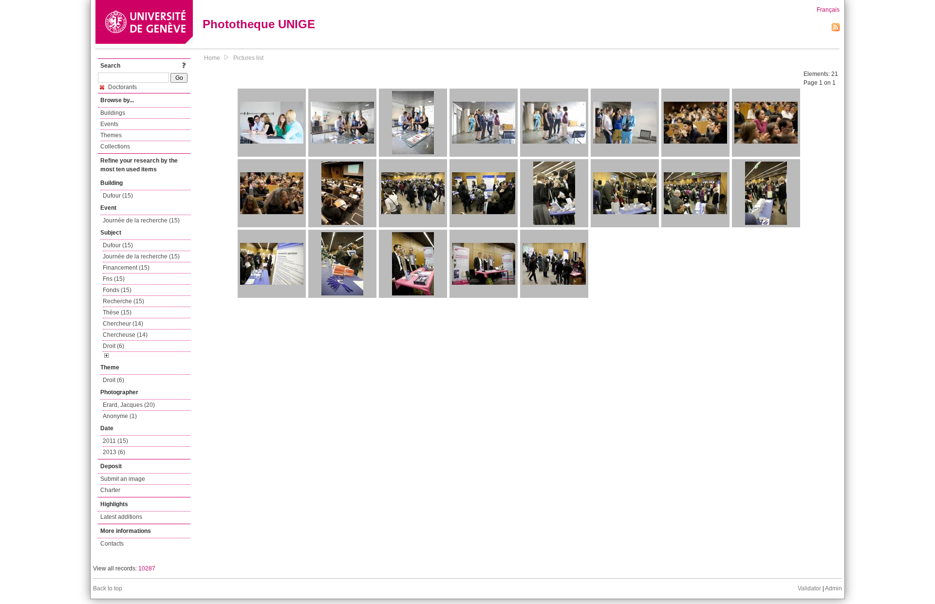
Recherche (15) (123, 301)
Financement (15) (126, 267)
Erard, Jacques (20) (129, 405)
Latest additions (121, 516)
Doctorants (122, 87)
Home (212, 58)
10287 (146, 568)
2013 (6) (114, 452)
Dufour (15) (118, 195)
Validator (809, 588)
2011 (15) (115, 441)
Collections (115, 146)
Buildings (112, 113)
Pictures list (248, 58)
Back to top (107, 588)
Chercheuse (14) (125, 334)
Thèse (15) (117, 312)
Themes (111, 135)
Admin (833, 588)
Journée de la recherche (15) (141, 220)
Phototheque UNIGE (259, 24)
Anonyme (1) (120, 416)
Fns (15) (114, 278)
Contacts (112, 543)
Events (109, 124)
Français (828, 9)
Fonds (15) (117, 290)
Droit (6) (113, 346)
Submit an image (122, 479)
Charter (110, 490)
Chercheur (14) (123, 323)
